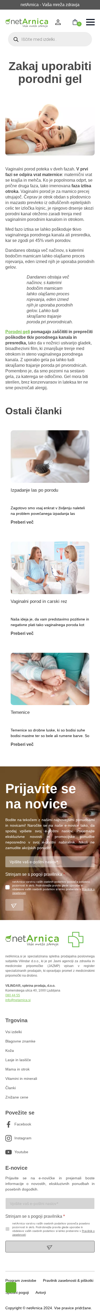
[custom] (8, 1124)
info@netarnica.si (18, 1000)
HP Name (5, 770)
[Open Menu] (90, 22)
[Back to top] (73, 1304)
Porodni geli (17, 331)
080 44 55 (12, 995)
